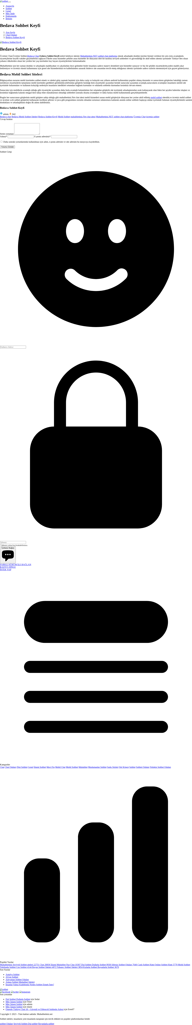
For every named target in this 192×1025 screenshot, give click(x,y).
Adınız (3, 136)
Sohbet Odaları (142, 767)
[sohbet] (4, 1)
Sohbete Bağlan (7, 548)
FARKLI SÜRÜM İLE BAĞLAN (15, 564)
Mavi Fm (51, 767)
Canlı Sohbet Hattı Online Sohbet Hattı (158, 964)
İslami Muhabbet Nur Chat (66, 964)
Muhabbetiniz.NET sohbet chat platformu (98, 56)
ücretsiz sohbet (152, 116)
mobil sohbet (156, 97)
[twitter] (15, 992)
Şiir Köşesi (124, 767)
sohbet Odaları (6, 1023)
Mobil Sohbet (64, 116)
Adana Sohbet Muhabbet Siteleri (20, 982)
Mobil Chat (60, 767)
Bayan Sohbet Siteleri (44, 967)
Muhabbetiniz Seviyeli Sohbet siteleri (20, 964)
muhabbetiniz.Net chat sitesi (83, 116)
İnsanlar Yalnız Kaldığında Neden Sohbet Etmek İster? (30, 984)
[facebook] (5, 992)
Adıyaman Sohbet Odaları (17, 979)
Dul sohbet (33, 1023)
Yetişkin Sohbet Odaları (160, 767)
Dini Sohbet (22, 767)
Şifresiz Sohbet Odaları (124, 964)
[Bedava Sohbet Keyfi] (10, 42)
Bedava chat (5, 116)
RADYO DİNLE (8, 567)
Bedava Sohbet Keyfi (47, 116)
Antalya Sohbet (12, 974)
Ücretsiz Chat (140, 116)
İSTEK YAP (5, 569)
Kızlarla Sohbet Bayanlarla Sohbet (101, 967)
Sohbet (132, 767)
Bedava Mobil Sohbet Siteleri (25, 116)
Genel (30, 767)
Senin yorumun (7, 134)
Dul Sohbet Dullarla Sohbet (96, 964)
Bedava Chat (33, 56)
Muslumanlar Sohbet (97, 767)
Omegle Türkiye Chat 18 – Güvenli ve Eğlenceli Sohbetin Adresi (35, 1009)
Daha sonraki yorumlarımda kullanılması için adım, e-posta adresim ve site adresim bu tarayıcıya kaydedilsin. (51, 142)
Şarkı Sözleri (112, 767)
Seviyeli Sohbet (20, 1023)
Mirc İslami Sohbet (14, 1002)
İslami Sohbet (40, 767)
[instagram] (24, 992)
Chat (2, 767)
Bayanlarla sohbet (46, 1023)
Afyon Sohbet (12, 977)
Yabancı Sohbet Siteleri (70, 967)
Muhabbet (83, 767)
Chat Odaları (10, 767)
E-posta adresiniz (42, 136)
